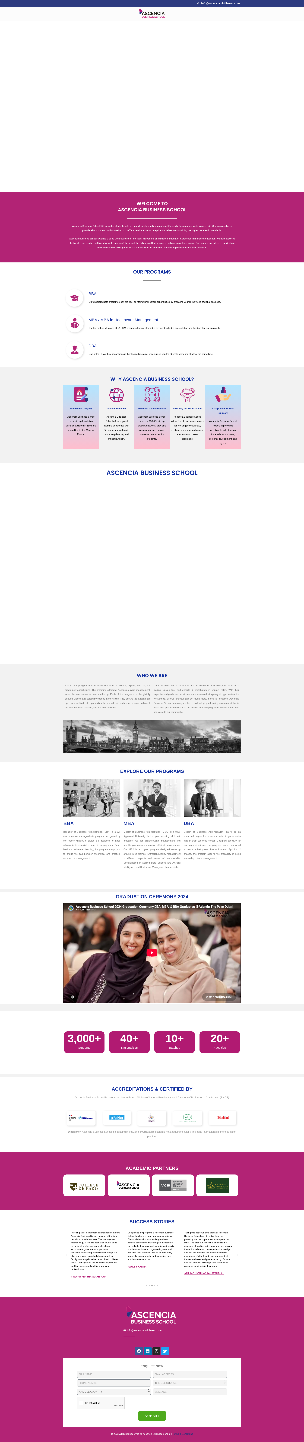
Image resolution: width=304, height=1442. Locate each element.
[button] (146, 1285)
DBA (93, 346)
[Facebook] (139, 1351)
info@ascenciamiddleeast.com (220, 3)
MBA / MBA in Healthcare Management (123, 320)
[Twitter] (165, 1351)
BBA (93, 293)
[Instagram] (156, 1351)
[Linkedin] (148, 1351)
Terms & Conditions (182, 1433)
